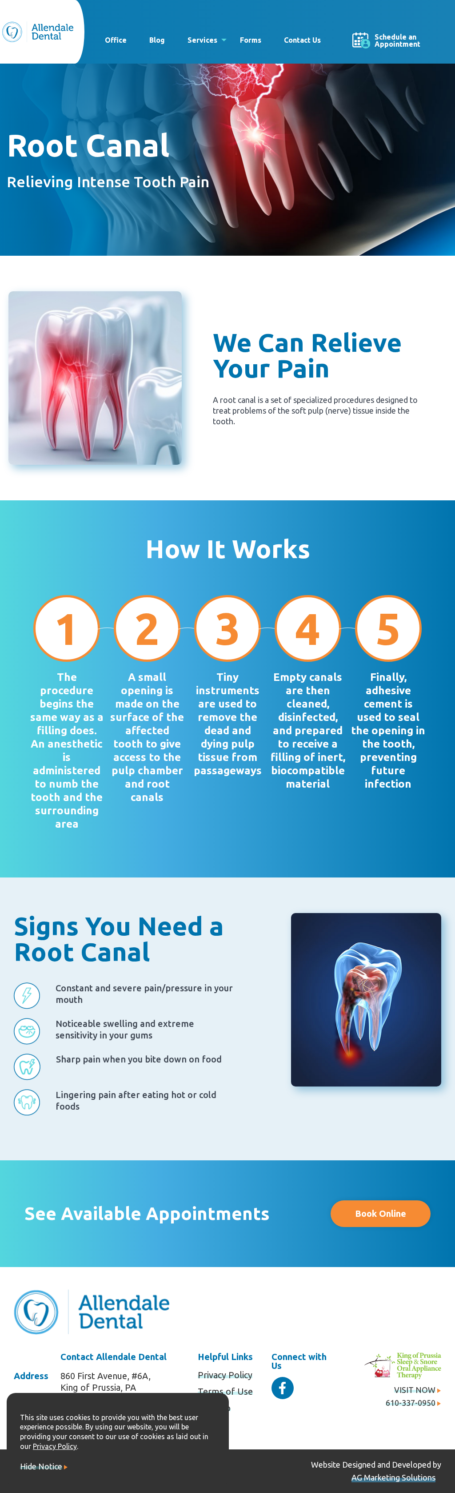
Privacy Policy (225, 1375)
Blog (157, 40)
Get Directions (421, 11)
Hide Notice (41, 1466)
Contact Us (302, 40)
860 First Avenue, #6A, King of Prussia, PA (105, 1381)
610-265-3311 (360, 11)
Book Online (380, 1213)
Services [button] (202, 40)
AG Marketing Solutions (393, 1477)
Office (116, 40)
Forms (250, 40)
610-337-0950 (410, 1402)
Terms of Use (225, 1391)
